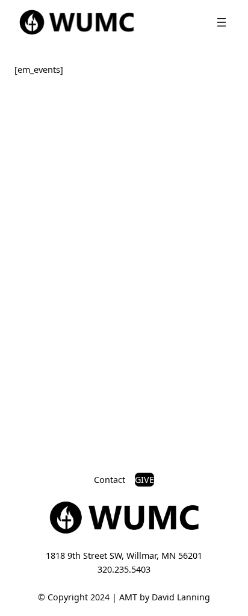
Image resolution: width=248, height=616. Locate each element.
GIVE (144, 479)
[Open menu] (221, 22)
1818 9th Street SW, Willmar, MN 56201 (124, 555)
